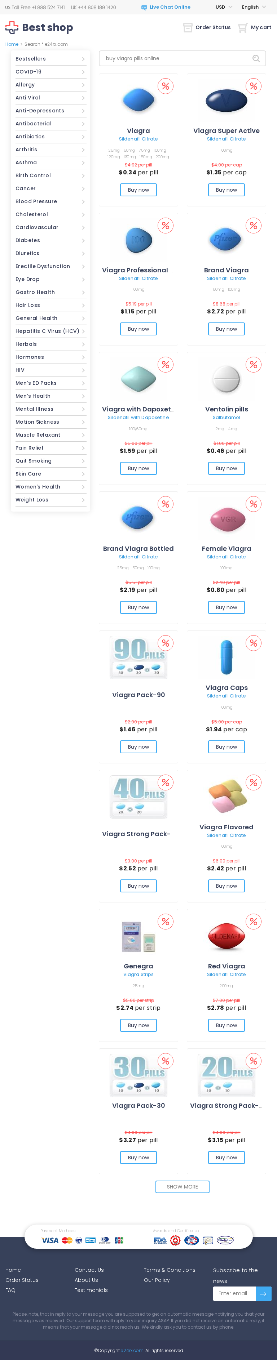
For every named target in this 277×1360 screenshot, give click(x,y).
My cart (261, 27)
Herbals (26, 344)
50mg (129, 150)
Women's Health (38, 486)
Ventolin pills (226, 409)
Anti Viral (28, 97)
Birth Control (33, 175)
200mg (162, 157)
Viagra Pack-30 (138, 1105)
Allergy (25, 84)
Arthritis (26, 149)
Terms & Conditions (169, 1270)
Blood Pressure (36, 201)
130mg (130, 157)
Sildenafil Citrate (138, 138)
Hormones (30, 357)
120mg (113, 157)
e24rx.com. (132, 1350)
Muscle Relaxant (38, 434)
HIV (20, 370)
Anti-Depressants (40, 110)
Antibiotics (30, 136)
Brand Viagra (226, 270)
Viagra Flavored (226, 826)
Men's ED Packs (36, 383)
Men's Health (33, 396)
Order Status (213, 27)
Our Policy (157, 1280)
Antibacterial (34, 123)
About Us (86, 1280)
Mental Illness (34, 409)
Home (11, 44)
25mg (114, 150)
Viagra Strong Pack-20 (228, 1105)
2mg (220, 429)
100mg (160, 150)
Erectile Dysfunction (43, 266)
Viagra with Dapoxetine (141, 409)
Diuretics (27, 253)
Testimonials (91, 1290)
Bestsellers (31, 58)
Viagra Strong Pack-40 (141, 833)
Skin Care (28, 473)
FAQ (10, 1290)
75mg (144, 150)
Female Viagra (226, 548)
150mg (146, 157)
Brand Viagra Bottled (138, 548)
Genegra (138, 966)
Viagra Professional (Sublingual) (157, 270)
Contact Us (89, 1270)
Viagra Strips (138, 974)
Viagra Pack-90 (138, 694)
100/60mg (138, 429)
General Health (36, 318)
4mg (232, 429)
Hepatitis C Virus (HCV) (48, 331)
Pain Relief (30, 447)
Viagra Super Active (226, 130)
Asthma (26, 162)
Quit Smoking (34, 460)
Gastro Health (35, 292)
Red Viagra (226, 966)
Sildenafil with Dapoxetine (138, 417)
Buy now (138, 189)
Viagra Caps (227, 687)
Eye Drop (28, 279)
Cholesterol (32, 214)
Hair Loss (28, 305)
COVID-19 (28, 71)
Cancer (26, 188)
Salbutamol (226, 417)
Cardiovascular (37, 227)
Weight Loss (32, 499)
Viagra (138, 130)
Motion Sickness (38, 421)
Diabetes (28, 240)
